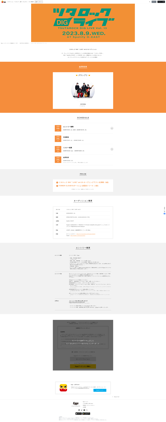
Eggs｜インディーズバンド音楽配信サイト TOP (9, 43)
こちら (87, 305)
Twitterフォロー (100, 390)
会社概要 (84, 407)
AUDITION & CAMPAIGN (24, 43)
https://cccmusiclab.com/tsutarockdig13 (86, 233)
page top (116, 396)
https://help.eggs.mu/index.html (77, 301)
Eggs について (85, 401)
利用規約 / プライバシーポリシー (89, 405)
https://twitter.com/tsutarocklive (77, 235)
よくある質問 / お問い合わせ (88, 403)
